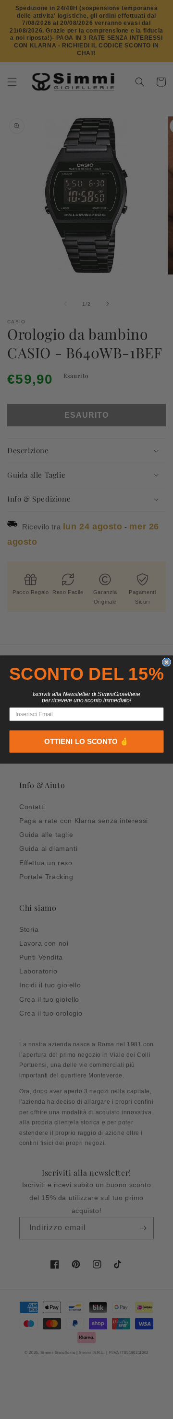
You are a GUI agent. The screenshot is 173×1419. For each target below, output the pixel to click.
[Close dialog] (166, 661)
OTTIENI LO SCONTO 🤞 (86, 742)
